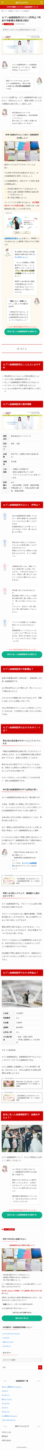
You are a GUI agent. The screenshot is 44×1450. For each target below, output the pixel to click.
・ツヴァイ (5, 1337)
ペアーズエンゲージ (9, 1420)
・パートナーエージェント (11, 1333)
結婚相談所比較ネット (13, 238)
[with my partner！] (22, 2)
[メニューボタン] (2, 2)
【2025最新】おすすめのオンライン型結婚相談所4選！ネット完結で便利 (28, 881)
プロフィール (6, 1432)
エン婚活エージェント (9, 1416)
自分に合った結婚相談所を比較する (22, 331)
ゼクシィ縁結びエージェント (12, 1387)
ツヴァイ (5, 1391)
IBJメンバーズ (7, 1399)
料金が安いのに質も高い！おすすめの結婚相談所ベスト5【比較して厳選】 (28, 1084)
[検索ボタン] (41, 2)
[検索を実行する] (40, 1367)
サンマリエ (5, 1403)
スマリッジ (5, 1411)
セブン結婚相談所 (8, 24)
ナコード (5, 1407)
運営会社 (5, 1436)
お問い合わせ (6, 1440)
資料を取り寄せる (22, 1318)
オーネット (5, 1395)
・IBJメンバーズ (7, 1342)
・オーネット (6, 1346)
